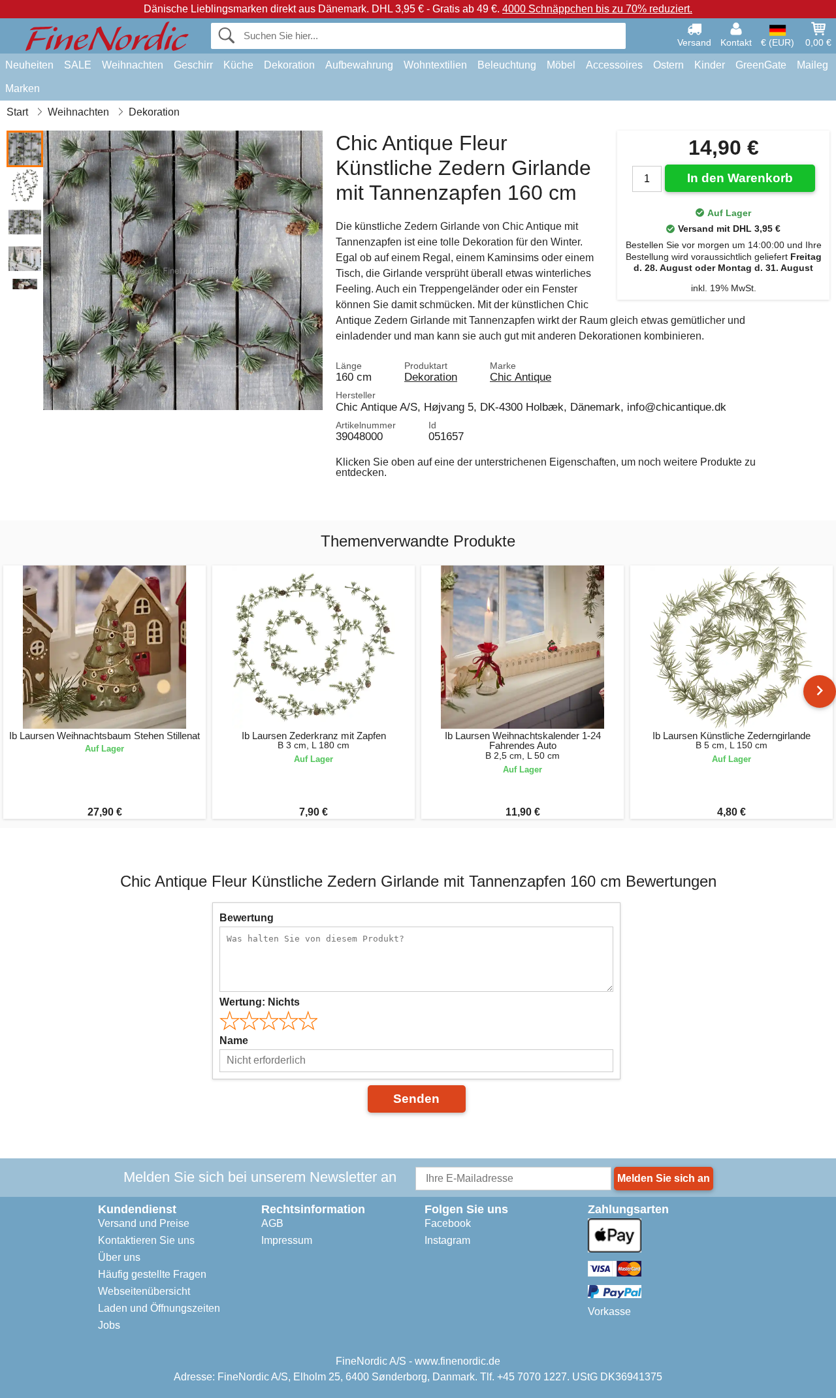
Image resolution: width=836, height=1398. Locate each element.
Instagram (447, 1240)
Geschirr (193, 65)
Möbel (561, 65)
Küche (238, 65)
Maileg (812, 65)
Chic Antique (520, 376)
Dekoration (289, 65)
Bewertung (246, 917)
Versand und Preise (143, 1223)
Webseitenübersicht (144, 1291)
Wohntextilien (435, 65)
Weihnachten (132, 65)
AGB (272, 1223)
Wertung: (259, 1002)
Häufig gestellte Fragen (152, 1274)
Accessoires (614, 65)
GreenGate (760, 65)
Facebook (448, 1223)
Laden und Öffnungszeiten (159, 1308)
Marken (22, 88)
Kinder (709, 65)
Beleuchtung (506, 65)
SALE (77, 65)
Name (233, 1040)
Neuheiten (29, 65)
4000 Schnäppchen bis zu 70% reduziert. (597, 8)
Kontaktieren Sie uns (146, 1240)
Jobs (109, 1325)
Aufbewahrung (359, 65)
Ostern (668, 65)
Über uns (119, 1257)
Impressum (286, 1240)
